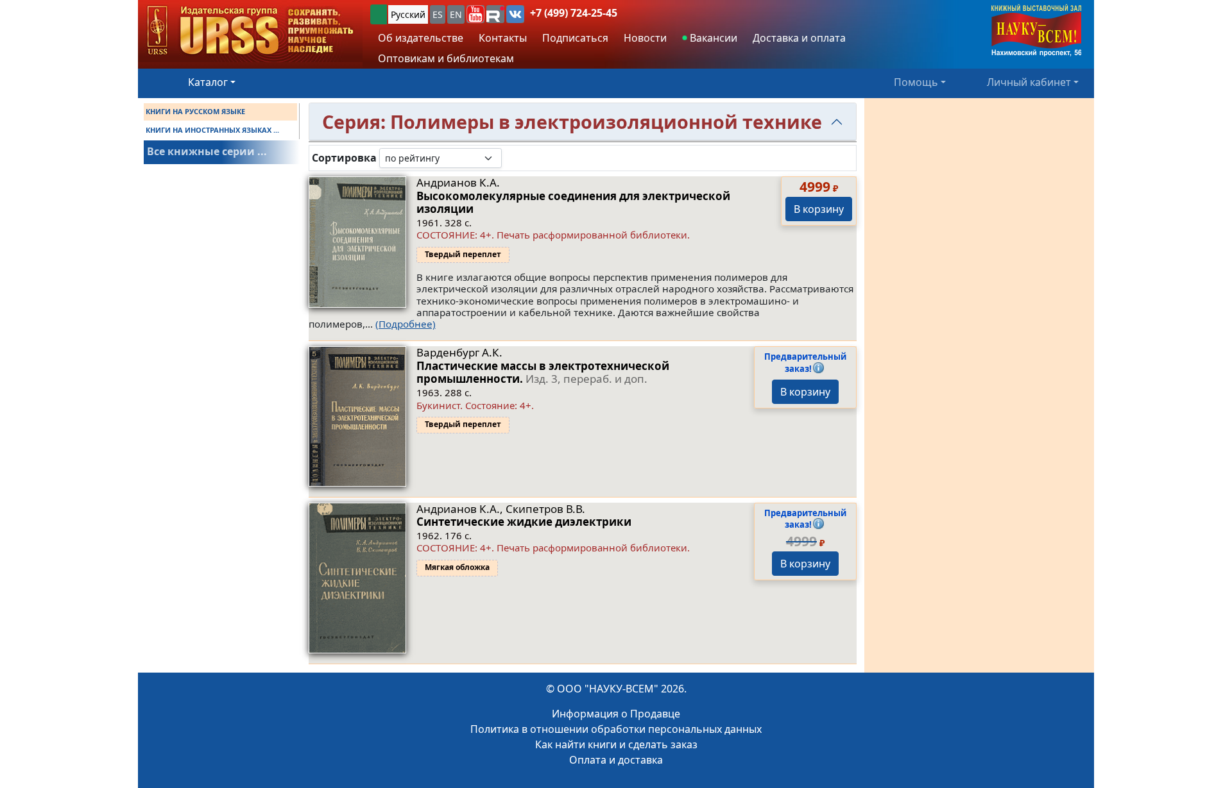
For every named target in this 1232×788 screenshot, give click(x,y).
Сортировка (344, 158)
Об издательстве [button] (420, 38)
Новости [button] (645, 38)
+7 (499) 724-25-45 (573, 13)
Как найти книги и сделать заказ (616, 744)
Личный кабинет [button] (1029, 82)
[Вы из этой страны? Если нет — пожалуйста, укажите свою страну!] (378, 14)
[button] (475, 14)
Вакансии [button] (712, 38)
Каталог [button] (208, 82)
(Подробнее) (405, 323)
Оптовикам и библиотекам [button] (446, 58)
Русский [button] (408, 14)
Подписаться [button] (575, 38)
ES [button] (437, 14)
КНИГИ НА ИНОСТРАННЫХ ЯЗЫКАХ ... (212, 130)
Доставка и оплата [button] (799, 38)
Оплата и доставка (616, 760)
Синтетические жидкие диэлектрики (523, 521)
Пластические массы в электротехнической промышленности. (542, 372)
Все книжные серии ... (207, 151)
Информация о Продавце (616, 714)
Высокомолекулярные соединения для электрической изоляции (573, 202)
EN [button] (456, 14)
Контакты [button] (503, 38)
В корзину (819, 209)
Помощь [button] (916, 82)
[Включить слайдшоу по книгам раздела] (512, 158)
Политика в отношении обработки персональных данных (616, 729)
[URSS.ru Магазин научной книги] (250, 31)
